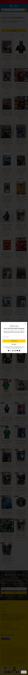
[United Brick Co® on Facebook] (8, 351)
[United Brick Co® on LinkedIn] (19, 351)
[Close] (25, 324)
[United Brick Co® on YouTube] (17, 351)
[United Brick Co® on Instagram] (13, 351)
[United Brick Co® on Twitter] (11, 351)
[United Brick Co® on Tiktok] (15, 351)
